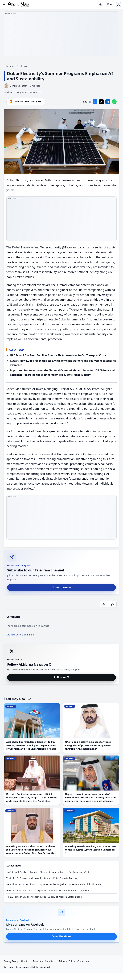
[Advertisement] (61, 33)
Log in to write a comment (20, 634)
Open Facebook (61, 936)
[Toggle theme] (100, 4)
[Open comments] (112, 604)
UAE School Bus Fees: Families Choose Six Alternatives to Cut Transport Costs (58, 355)
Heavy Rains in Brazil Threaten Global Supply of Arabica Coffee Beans (44, 896)
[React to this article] (104, 604)
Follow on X (61, 677)
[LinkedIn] (107, 101)
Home (12, 66)
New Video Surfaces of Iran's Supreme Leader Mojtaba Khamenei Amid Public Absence (53, 884)
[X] (101, 101)
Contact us (83, 961)
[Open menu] (4, 4)
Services (24, 66)
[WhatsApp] (114, 101)
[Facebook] (95, 101)
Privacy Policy (11, 961)
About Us (25, 961)
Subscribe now (61, 587)
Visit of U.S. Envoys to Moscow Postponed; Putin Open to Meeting (42, 878)
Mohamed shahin (18, 85)
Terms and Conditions (45, 961)
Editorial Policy (67, 961)
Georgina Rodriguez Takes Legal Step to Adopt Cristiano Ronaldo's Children (47, 890)
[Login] (118, 4)
